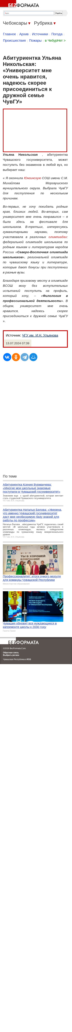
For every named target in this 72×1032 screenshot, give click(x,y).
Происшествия (14, 40)
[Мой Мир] (33, 357)
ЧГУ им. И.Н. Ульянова (40, 335)
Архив (24, 34)
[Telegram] (25, 357)
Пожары (35, 40)
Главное (9, 34)
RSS (29, 659)
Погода (56, 34)
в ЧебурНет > (55, 40)
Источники (40, 34)
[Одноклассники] (16, 357)
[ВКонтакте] (7, 357)
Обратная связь (11, 652)
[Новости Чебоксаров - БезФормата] (20, 4)
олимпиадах (58, 237)
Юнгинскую (32, 178)
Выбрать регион (11, 655)
